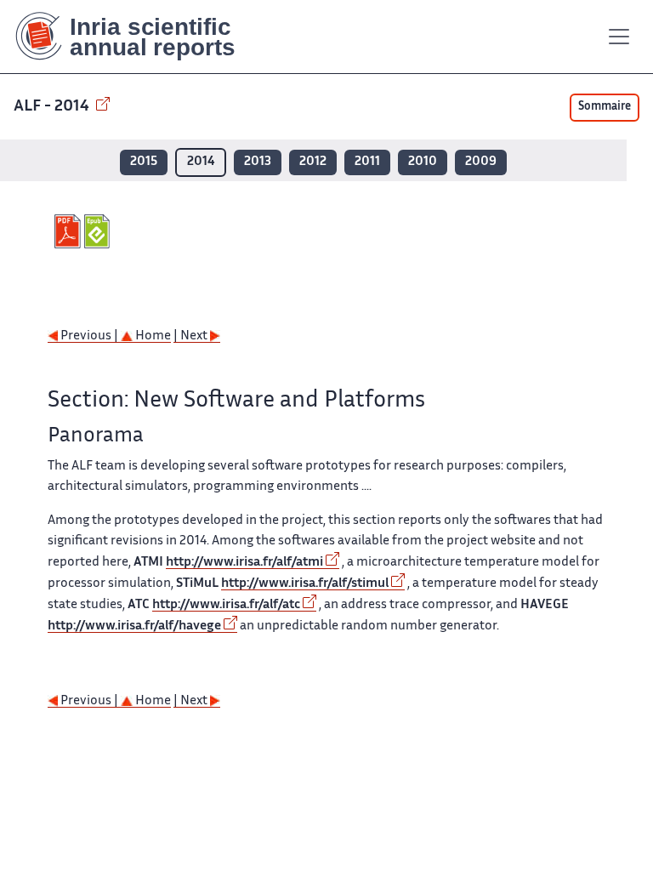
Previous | (89, 336)
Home (152, 336)
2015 (143, 162)
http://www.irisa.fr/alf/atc (226, 605)
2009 (481, 162)
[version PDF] (69, 231)
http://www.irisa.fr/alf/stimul (305, 583)
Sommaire (604, 107)
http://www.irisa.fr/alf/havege (134, 626)
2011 (367, 162)
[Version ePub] (99, 231)
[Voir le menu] (619, 37)
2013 (257, 162)
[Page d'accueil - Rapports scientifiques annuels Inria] (137, 36)
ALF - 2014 (53, 107)
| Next (191, 336)
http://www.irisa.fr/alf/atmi (244, 562)
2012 (312, 162)
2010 (422, 162)
